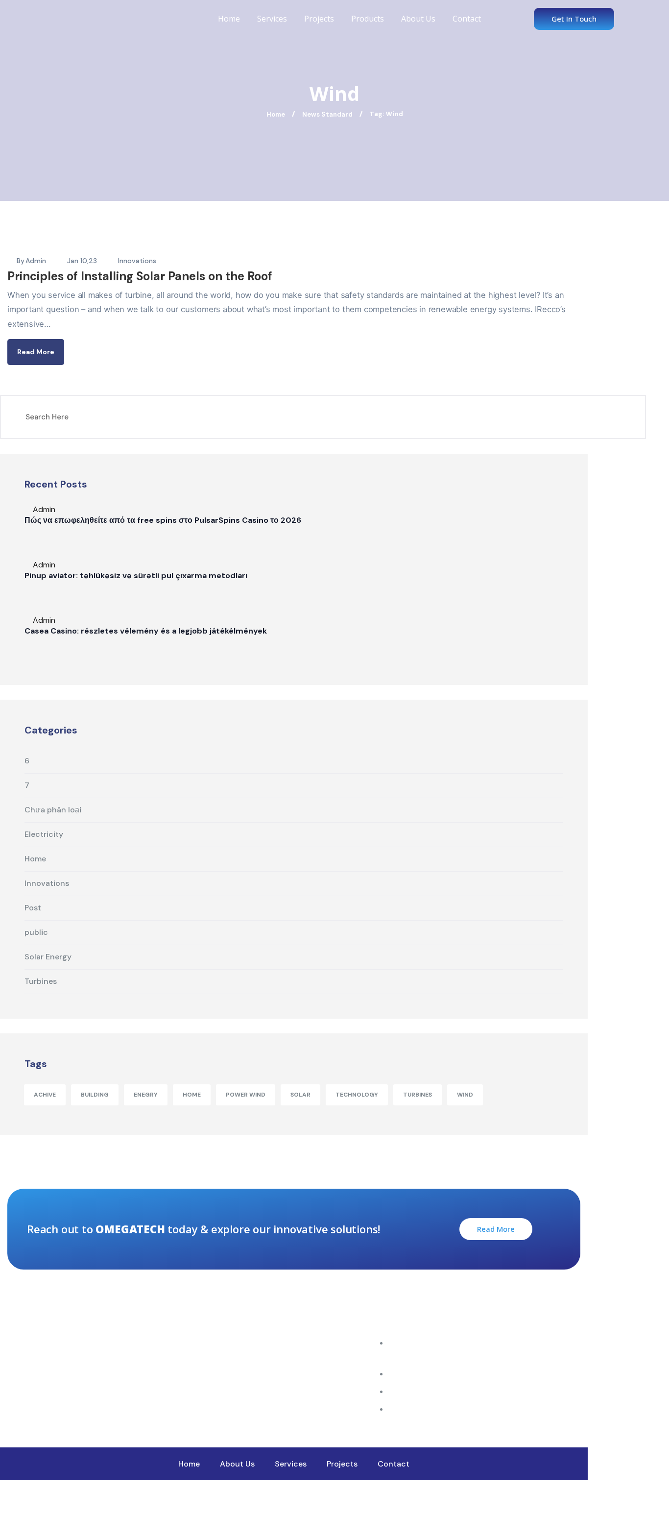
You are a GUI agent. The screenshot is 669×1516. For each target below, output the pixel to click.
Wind (465, 1095)
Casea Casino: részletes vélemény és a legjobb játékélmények (145, 631)
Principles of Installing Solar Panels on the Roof (139, 276)
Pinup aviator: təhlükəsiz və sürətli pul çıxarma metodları (135, 575)
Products (367, 18)
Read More (35, 351)
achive (45, 1095)
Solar (300, 1095)
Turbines (417, 1095)
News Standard (327, 114)
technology (356, 1095)
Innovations (137, 260)
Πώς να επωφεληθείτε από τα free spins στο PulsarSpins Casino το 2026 (162, 520)
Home (229, 18)
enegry (146, 1095)
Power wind (245, 1095)
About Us (418, 18)
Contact (467, 18)
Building (95, 1095)
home (192, 1095)
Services (272, 18)
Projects (319, 18)
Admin (35, 260)
